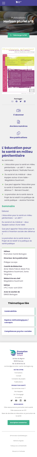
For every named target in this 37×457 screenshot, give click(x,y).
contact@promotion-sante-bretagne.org (18, 366)
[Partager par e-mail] (12, 101)
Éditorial (5, 211)
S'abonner (18, 114)
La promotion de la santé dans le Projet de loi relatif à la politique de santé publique (17, 241)
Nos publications (18, 137)
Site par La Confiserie (18, 451)
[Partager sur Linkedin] (24, 101)
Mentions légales (18, 441)
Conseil (18, 376)
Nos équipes (18, 391)
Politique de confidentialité (18, 446)
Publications (18, 382)
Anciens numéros (18, 126)
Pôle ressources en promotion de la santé (18, 407)
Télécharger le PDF (20, 35)
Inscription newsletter (18, 423)
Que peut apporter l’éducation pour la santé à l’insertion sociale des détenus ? (18, 231)
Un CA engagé (18, 394)
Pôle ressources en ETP (18, 410)
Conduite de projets (18, 379)
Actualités (18, 397)
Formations (18, 373)
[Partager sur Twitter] (21, 101)
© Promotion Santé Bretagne (18, 435)
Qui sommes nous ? (18, 388)
